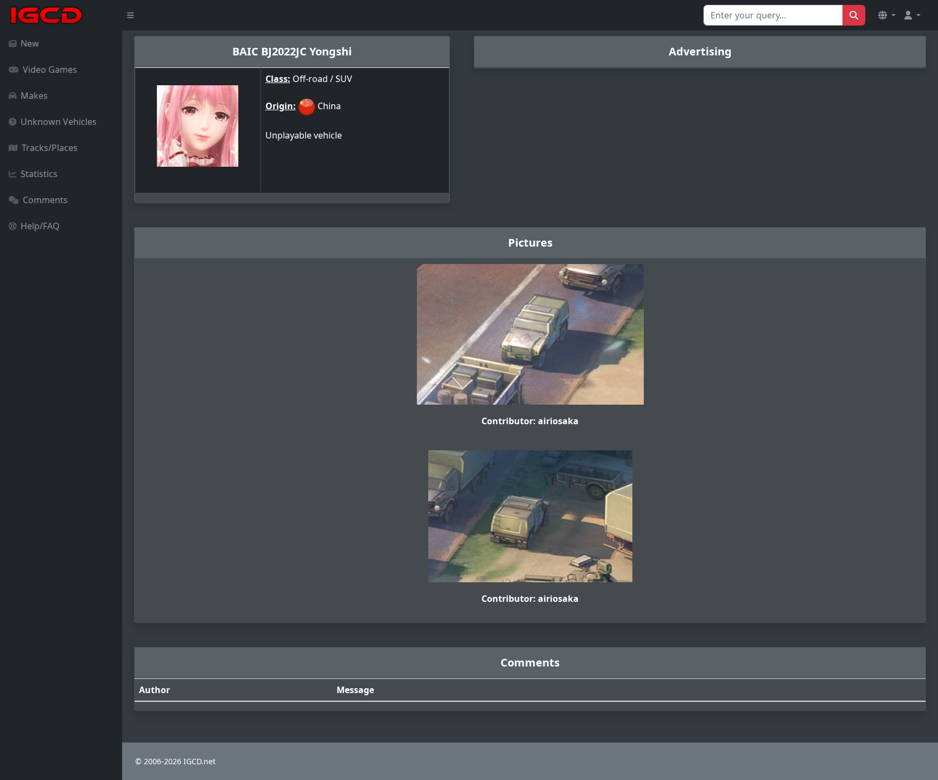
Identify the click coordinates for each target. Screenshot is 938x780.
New (30, 43)
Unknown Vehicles (59, 122)
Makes (34, 96)
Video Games (50, 70)
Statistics (39, 174)
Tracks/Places (50, 148)
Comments (45, 200)
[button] (887, 15)
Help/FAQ (40, 226)
